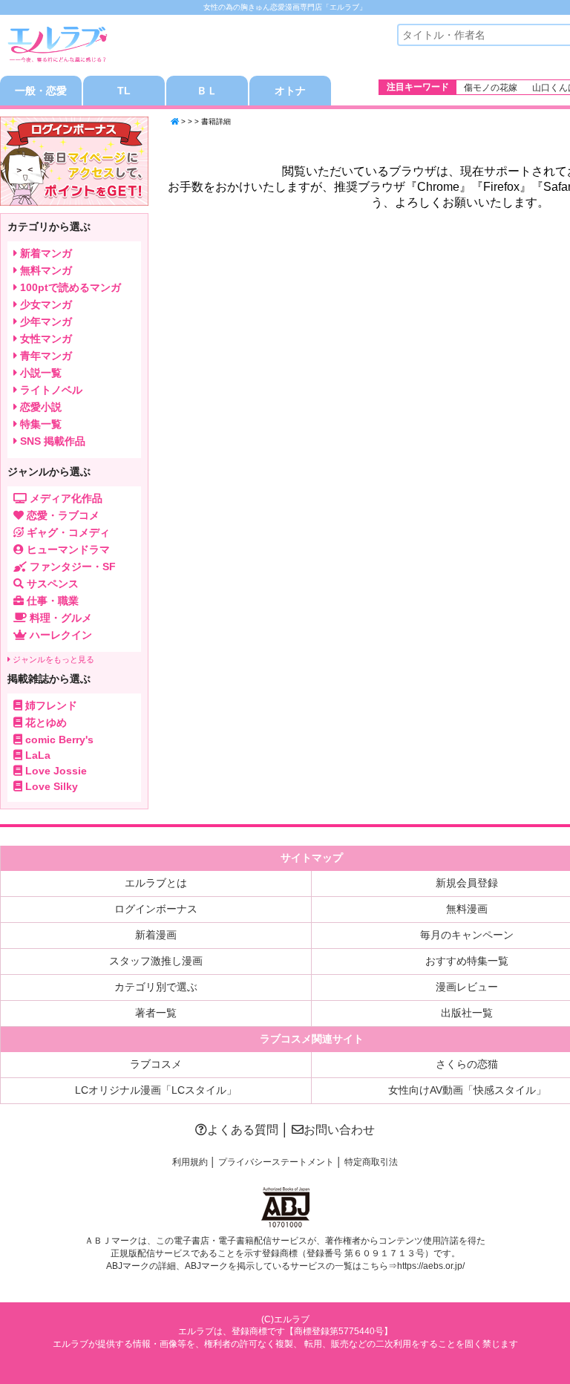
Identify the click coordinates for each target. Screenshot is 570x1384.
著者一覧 (156, 1013)
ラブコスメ (156, 1064)
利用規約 (190, 1162)
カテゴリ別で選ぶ (155, 987)
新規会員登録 (467, 883)
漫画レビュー (467, 987)
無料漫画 (467, 909)
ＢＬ (207, 91)
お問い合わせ (339, 1129)
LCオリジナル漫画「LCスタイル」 (156, 1090)
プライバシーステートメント (276, 1162)
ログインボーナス (155, 909)
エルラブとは (156, 883)
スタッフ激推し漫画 (156, 961)
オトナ (290, 91)
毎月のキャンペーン (467, 935)
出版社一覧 (467, 1013)
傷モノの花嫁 (490, 87)
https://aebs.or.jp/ (431, 1266)
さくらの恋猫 (467, 1064)
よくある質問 (242, 1129)
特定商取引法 (371, 1162)
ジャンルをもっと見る (52, 659)
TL (124, 91)
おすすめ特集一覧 (466, 961)
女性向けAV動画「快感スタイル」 (467, 1090)
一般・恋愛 (41, 91)
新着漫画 (156, 935)
